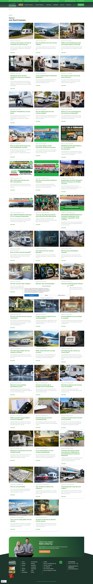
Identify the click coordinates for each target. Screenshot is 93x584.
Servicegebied (24, 572)
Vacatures (23, 568)
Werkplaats (55, 4)
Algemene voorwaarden (33, 564)
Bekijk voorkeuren (61, 295)
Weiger (46, 295)
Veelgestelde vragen (33, 569)
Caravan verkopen (39, 4)
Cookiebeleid (33, 567)
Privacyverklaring (34, 561)
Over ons (62, 4)
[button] (68, 286)
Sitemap (32, 572)
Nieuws (74, 4)
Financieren (48, 4)
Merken (23, 570)
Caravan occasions (29, 4)
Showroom (68, 4)
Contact (80, 4)
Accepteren (31, 295)
